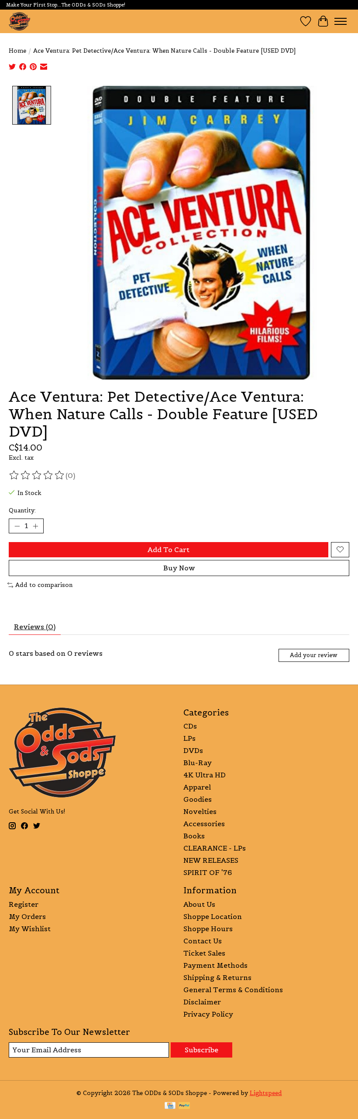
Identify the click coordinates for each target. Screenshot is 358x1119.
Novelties (200, 811)
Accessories (204, 823)
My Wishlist (30, 928)
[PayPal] (184, 1106)
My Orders (27, 916)
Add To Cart (168, 549)
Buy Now (179, 567)
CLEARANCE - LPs (214, 848)
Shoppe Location (212, 916)
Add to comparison (43, 585)
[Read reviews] (37, 475)
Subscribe (201, 1049)
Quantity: (22, 510)
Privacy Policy (208, 1014)
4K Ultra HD (204, 774)
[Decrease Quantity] (17, 526)
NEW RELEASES (210, 860)
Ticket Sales (204, 953)
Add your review (313, 655)
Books (194, 835)
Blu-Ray (197, 762)
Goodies (197, 799)
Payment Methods (215, 965)
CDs (190, 726)
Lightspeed (266, 1093)
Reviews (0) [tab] (34, 626)
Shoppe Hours (208, 928)
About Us (199, 904)
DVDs (193, 750)
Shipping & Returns (217, 977)
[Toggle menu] (340, 21)
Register (23, 904)
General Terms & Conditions (233, 989)
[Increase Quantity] (35, 526)
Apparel (197, 787)
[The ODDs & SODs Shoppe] (19, 21)
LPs (189, 738)
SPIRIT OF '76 (207, 872)
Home (17, 50)
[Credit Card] (170, 1106)
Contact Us (202, 940)
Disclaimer (202, 1001)
